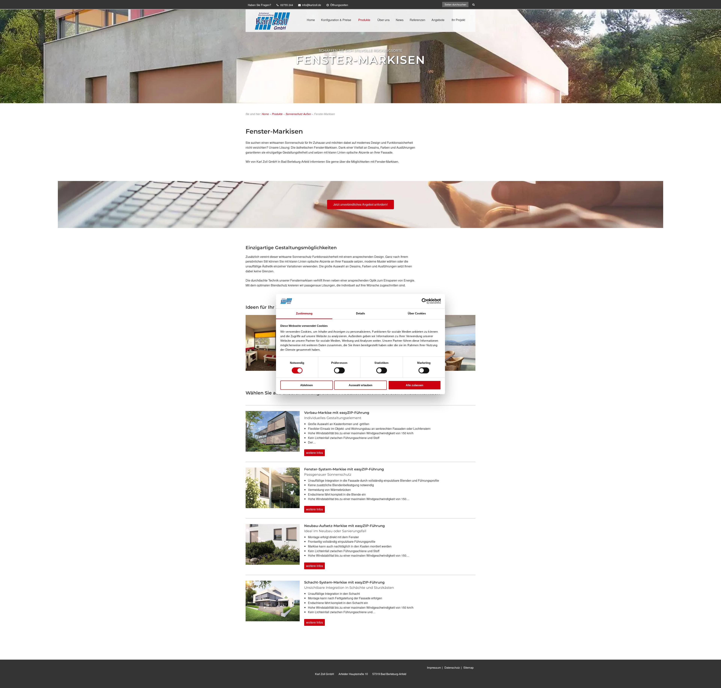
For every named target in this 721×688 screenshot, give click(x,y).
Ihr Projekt (458, 20)
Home (311, 20)
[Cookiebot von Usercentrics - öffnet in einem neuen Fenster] (424, 301)
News (399, 20)
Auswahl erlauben (360, 385)
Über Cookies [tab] (417, 313)
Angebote (437, 20)
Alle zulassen (414, 385)
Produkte (364, 20)
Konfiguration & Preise (336, 20)
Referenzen (417, 20)
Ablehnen (306, 385)
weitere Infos (314, 452)
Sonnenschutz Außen (298, 114)
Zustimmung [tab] (304, 313)
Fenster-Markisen (360, 60)
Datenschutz (452, 667)
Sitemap (468, 667)
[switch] (339, 370)
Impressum (434, 667)
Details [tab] (360, 313)
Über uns (383, 20)
